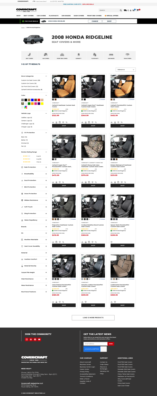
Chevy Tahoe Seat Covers (126, 374)
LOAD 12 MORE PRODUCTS (93, 318)
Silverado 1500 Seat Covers (126, 369)
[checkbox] (22, 100)
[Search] (121, 10)
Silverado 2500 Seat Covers (126, 371)
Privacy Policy (84, 371)
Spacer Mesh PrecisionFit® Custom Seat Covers (120, 225)
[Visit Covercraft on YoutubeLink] (39, 339)
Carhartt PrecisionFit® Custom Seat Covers (121, 106)
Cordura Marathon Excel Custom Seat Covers (92, 225)
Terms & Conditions (86, 376)
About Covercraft (85, 362)
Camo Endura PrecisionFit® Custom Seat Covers (61, 285)
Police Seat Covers (124, 383)
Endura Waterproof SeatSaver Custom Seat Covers (121, 165)
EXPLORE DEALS (88, 4)
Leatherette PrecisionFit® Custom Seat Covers (120, 285)
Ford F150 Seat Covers (125, 362)
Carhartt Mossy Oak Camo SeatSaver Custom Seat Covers (92, 165)
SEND (111, 344)
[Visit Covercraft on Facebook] (35, 339)
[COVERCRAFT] (26, 10)
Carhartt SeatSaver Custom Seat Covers (63, 106)
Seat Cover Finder (123, 385)
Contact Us (103, 362)
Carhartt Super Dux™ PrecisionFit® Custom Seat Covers (61, 166)
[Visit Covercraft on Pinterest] (31, 339)
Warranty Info (104, 371)
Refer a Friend (84, 379)
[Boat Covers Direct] (39, 1)
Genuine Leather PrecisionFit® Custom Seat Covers (92, 285)
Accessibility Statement (87, 374)
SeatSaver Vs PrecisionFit (126, 376)
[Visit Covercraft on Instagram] (27, 339)
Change (95, 21)
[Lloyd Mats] (57, 1)
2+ (60, 219)
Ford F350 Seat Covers (125, 367)
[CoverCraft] (23, 1)
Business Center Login (87, 367)
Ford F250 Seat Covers (125, 364)
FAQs (102, 374)
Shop (64, 126)
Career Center (84, 369)
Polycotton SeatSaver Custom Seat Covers (62, 225)
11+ (60, 279)
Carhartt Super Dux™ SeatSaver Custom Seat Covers (92, 106)
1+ (89, 219)
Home (22, 27)
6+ (89, 279)
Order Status (104, 364)
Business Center (85, 364)
